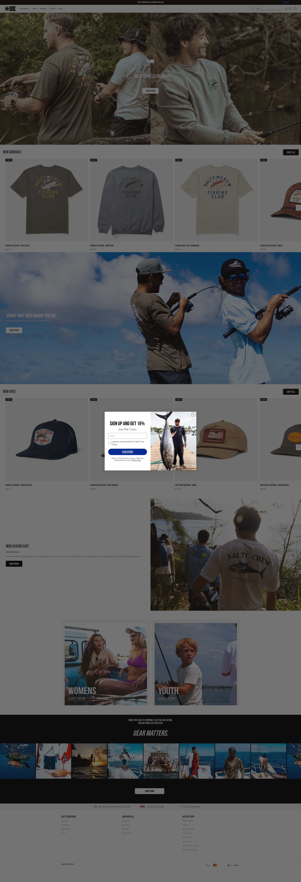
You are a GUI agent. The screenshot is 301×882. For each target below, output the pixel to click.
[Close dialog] (193, 415)
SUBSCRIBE (127, 452)
